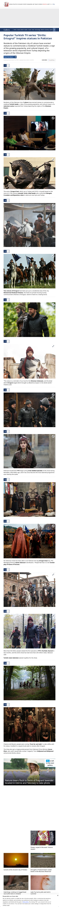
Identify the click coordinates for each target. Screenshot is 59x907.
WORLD (11, 4)
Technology (37, 29)
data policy (26, 902)
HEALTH (37, 4)
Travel (29, 29)
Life (54, 29)
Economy (47, 29)
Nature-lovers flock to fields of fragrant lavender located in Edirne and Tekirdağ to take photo (29, 781)
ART (34, 4)
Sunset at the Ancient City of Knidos (15, 870)
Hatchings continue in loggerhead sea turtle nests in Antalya (15, 893)
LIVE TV (49, 4)
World (42, 29)
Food (33, 29)
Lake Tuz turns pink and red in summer (40, 893)
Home (15, 29)
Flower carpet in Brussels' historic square (42, 848)
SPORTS (25, 4)
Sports (51, 29)
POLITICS (15, 4)
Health (25, 29)
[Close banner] (57, 895)
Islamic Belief (20, 29)
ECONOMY (20, 4)
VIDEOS (41, 4)
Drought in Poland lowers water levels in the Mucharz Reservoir (41, 870)
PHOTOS (45, 4)
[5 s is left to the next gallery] (29, 771)
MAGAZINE (29, 4)
